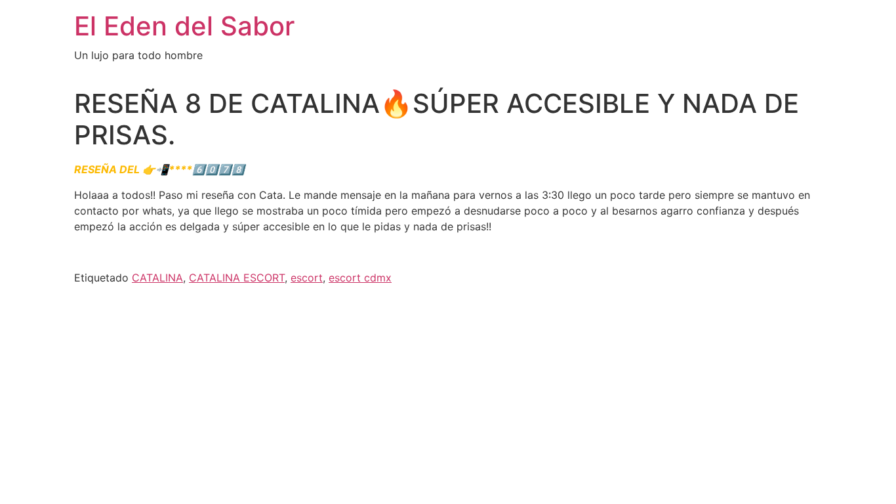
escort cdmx (360, 277)
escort (307, 277)
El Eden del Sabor (184, 26)
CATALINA (157, 277)
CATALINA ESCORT (237, 277)
